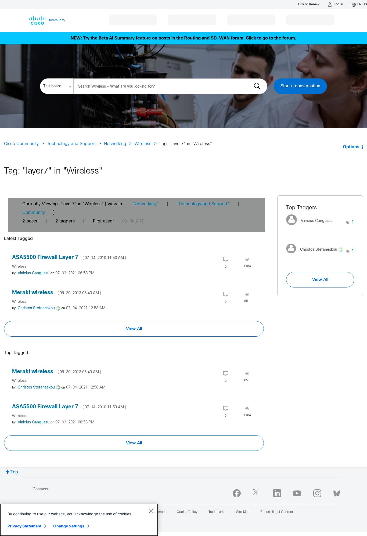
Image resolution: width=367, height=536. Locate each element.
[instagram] (317, 493)
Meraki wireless (56, 292)
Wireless (143, 144)
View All (134, 329)
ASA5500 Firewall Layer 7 (69, 257)
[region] (79, 520)
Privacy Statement (24, 526)
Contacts (40, 489)
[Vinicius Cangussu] (311, 227)
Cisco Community (21, 144)
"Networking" (145, 204)
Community (33, 213)
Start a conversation (300, 86)
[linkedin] (277, 493)
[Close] (151, 510)
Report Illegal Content (276, 512)
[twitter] (257, 493)
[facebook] (237, 493)
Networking (115, 144)
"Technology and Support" (203, 204)
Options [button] (351, 147)
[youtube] (297, 493)
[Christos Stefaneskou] (316, 255)
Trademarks (216, 512)
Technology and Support (71, 144)
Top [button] (14, 472)
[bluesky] (337, 492)
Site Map (242, 512)
